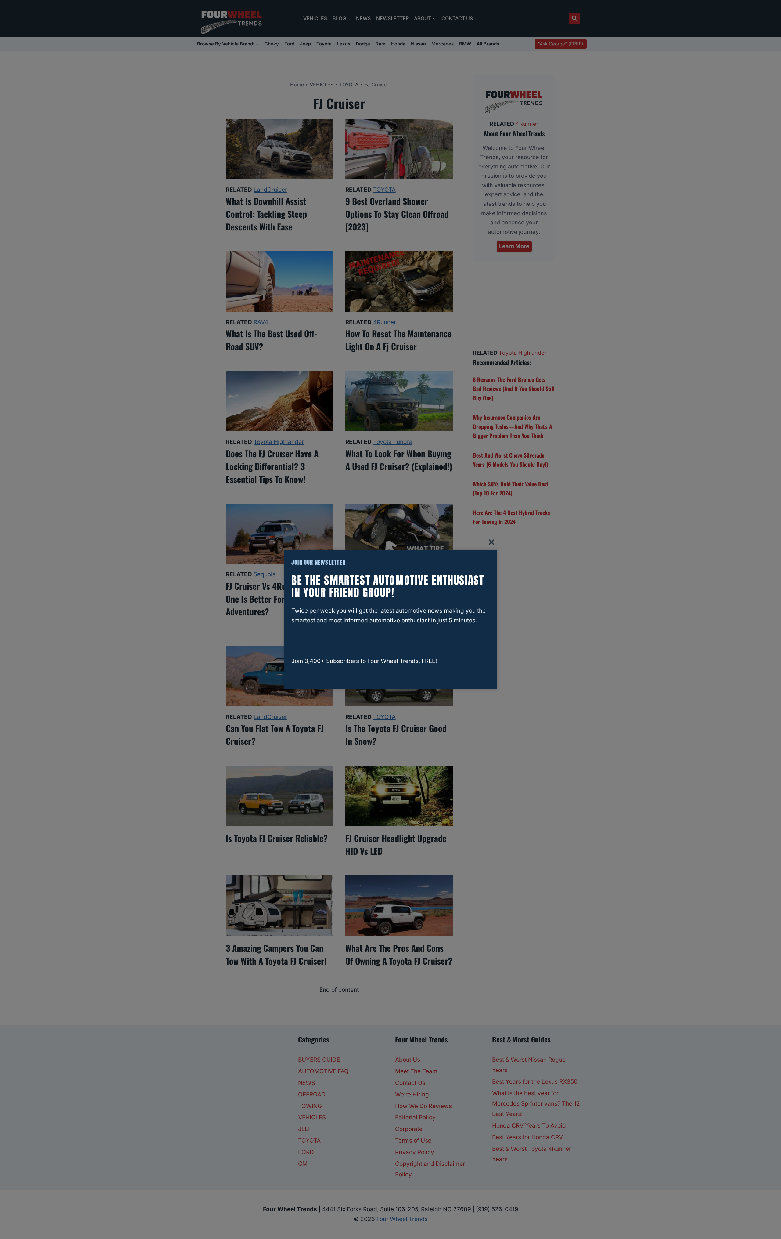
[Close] (491, 542)
